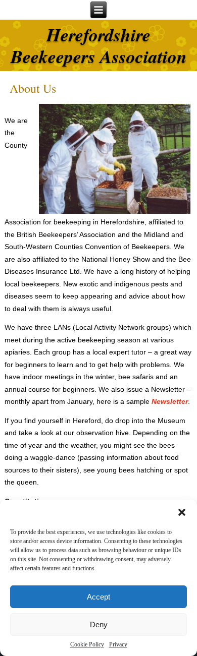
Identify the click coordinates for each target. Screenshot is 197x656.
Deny (99, 624)
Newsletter (170, 401)
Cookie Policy (87, 644)
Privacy (118, 644)
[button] (182, 512)
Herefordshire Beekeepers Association (99, 45)
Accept (98, 596)
